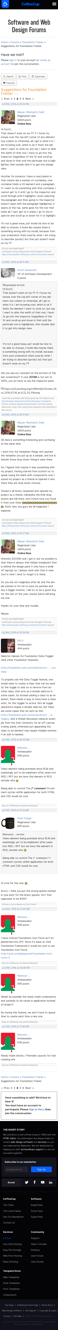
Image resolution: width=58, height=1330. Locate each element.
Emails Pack (37, 1205)
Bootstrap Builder (29, 404)
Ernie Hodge (24, 818)
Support (35, 1238)
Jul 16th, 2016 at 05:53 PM (15, 104)
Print (24, 76)
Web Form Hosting (12, 1255)
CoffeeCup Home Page (27, 1305)
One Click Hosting (12, 1244)
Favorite (10, 83)
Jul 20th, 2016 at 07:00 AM (16, 909)
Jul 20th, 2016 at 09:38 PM (16, 968)
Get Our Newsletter (13, 1216)
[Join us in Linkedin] (50, 1182)
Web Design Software (12, 1310)
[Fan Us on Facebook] (34, 1182)
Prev (7, 98)
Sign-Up (41, 1169)
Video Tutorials (39, 1244)
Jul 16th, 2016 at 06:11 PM (15, 262)
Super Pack (37, 1216)
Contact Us (9, 1222)
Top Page (9, 1305)
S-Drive (7, 1238)
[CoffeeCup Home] (30, 4)
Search (9, 76)
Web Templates (11, 1277)
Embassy (35, 1250)
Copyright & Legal (47, 1310)
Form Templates (11, 1289)
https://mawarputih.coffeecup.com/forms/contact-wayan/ (28, 254)
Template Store (12, 1271)
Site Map (18, 1316)
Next (28, 98)
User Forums (37, 1255)
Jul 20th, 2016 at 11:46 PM (15, 1026)
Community (37, 1232)
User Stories (37, 1261)
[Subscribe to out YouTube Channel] (42, 1182)
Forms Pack (37, 1211)
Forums (15, 42)
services (42, 1142)
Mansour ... (23, 747)
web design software (22, 1142)
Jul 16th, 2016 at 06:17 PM (15, 533)
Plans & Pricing (10, 1261)
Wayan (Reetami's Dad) (30, 112)
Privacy (7, 1316)
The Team (8, 1205)
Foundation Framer (32, 42)
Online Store (47, 1305)
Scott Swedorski (27, 270)
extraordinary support (32, 1149)
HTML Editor (9, 1138)
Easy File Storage (12, 1250)
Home (4, 42)
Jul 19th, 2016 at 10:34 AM (15, 810)
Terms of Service (31, 1324)
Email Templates (11, 1283)
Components (9, 1295)
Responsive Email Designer (27, 401)
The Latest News (12, 1211)
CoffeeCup (9, 1199)
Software (36, 1199)
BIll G (20, 640)
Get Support (30, 1310)
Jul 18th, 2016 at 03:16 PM (15, 632)
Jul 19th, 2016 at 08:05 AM (15, 740)
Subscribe (39, 76)
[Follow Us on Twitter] (26, 1182)
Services (8, 1232)
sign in (13, 60)
